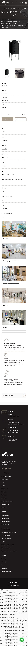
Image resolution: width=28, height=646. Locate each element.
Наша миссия (4, 479)
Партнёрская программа (7, 544)
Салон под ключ (5, 515)
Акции (3, 541)
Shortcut (5, 305)
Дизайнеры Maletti (6, 571)
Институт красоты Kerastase (11, 261)
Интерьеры (4, 559)
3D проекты (4, 568)
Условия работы (5, 535)
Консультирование (6, 547)
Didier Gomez (5, 100)
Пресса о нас (4, 488)
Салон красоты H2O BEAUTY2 (11, 283)
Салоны (3, 555)
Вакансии (3, 495)
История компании (6, 476)
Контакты (3, 507)
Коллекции (4, 562)
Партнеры (3, 491)
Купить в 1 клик (20, 119)
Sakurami (5, 238)
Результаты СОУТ (5, 504)
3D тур (3, 485)
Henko (4, 327)
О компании (5, 473)
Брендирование (5, 524)
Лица (2, 482)
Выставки (3, 498)
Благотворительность (6, 501)
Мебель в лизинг (5, 518)
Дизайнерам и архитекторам (8, 532)
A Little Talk (4, 93)
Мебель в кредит (5, 521)
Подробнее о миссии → (18, 349)
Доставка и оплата (6, 538)
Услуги (3, 512)
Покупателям (5, 529)
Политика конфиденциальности (9, 551)
